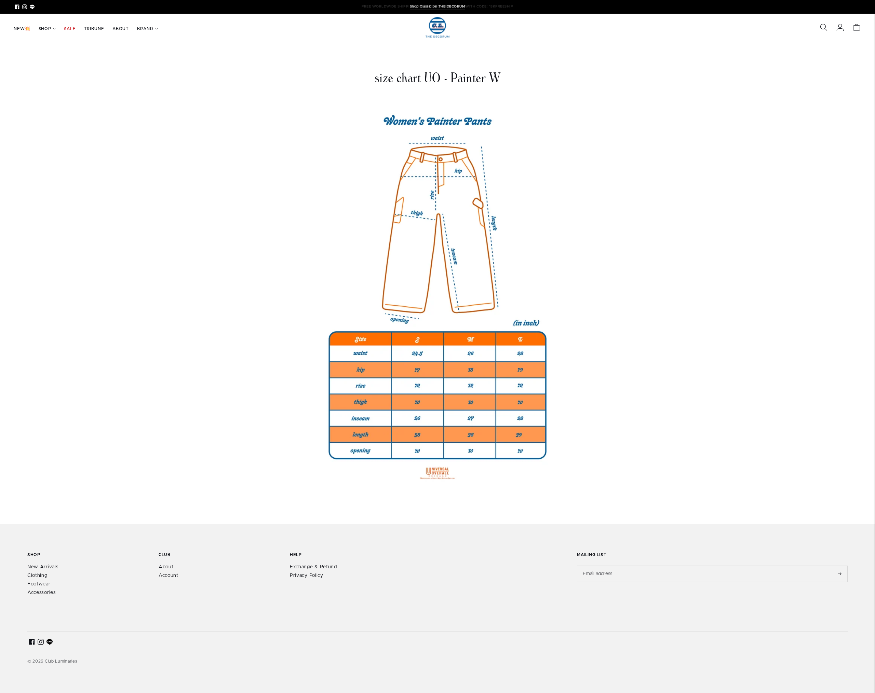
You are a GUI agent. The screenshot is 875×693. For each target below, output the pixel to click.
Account (168, 575)
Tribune (94, 29)
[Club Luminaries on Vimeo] (32, 6)
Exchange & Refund (313, 567)
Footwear (39, 584)
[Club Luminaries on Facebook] (17, 6)
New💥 (22, 29)
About (120, 29)
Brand (145, 29)
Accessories (41, 592)
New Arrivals (42, 567)
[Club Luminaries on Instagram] (24, 6)
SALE (70, 29)
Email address (598, 566)
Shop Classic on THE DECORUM (437, 6)
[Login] (840, 27)
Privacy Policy (306, 575)
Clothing (37, 575)
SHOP (45, 29)
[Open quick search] (824, 27)
